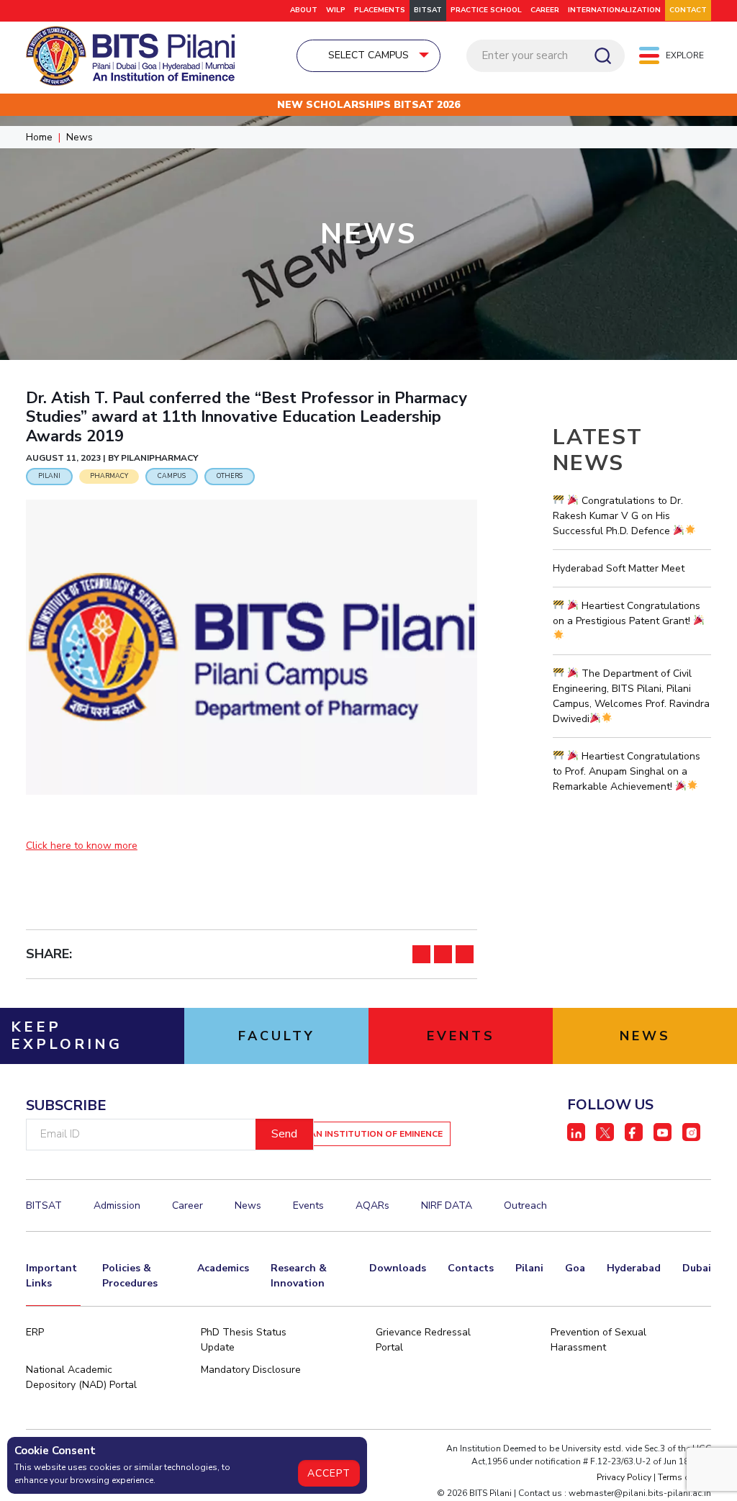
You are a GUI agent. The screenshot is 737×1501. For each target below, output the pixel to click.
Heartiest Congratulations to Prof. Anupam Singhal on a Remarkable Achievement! (626, 771)
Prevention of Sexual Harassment (598, 1339)
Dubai (696, 1268)
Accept (329, 1473)
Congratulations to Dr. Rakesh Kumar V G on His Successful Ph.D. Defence (618, 516)
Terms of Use (684, 1477)
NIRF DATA (446, 1205)
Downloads (397, 1268)
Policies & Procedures (130, 1275)
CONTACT (688, 10)
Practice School (486, 10)
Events (308, 1205)
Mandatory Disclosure (251, 1369)
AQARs (372, 1205)
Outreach (525, 1205)
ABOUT (303, 10)
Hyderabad (634, 1268)
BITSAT (428, 10)
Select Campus (368, 55)
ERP (35, 1332)
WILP (335, 10)
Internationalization (614, 10)
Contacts (471, 1268)
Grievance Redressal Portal (423, 1339)
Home (39, 137)
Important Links (51, 1275)
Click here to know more (81, 845)
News (79, 137)
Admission (117, 1205)
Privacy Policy (624, 1477)
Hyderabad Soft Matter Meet (618, 568)
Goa (575, 1268)
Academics (223, 1268)
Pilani (529, 1268)
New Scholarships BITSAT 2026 (368, 105)
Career (544, 10)
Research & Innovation (299, 1275)
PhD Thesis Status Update (243, 1339)
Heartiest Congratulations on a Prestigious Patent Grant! (626, 613)
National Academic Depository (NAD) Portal (81, 1377)
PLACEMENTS (379, 10)
